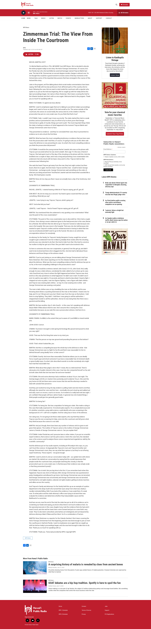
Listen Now (115, 75)
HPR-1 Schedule (63, 610)
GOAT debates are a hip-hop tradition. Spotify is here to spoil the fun (84, 582)
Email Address (107, 149)
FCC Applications (109, 614)
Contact (84, 606)
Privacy (84, 614)
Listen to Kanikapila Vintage (115, 58)
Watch (60, 18)
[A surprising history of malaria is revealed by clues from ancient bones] (35, 567)
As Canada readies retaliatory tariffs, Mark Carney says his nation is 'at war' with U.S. (116, 220)
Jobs (106, 606)
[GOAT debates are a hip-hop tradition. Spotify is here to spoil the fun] (35, 586)
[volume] (28, 13)
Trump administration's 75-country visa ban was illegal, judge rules (116, 193)
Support (107, 610)
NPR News (26, 27)
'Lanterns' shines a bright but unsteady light (114, 211)
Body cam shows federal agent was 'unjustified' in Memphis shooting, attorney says (116, 185)
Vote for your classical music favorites (115, 113)
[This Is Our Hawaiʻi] (115, 241)
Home (23, 18)
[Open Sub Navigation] (32, 18)
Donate (125, 5)
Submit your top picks (115, 134)
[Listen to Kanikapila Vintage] (115, 41)
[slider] (31, 13)
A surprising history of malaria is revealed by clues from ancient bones (85, 564)
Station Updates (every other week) (115, 156)
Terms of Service (86, 610)
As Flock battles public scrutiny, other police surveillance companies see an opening (115, 202)
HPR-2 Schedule (63, 614)
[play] (23, 13)
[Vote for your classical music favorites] (115, 95)
